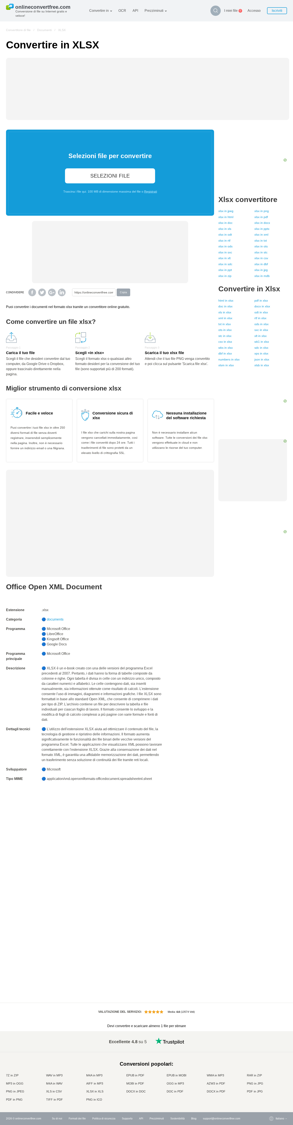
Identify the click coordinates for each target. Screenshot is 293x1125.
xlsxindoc (225, 222)
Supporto (127, 1118)
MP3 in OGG (14, 1083)
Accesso (254, 10)
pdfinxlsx (261, 300)
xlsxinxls (224, 228)
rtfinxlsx (260, 318)
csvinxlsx (225, 341)
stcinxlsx (224, 336)
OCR (122, 10)
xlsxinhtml (225, 217)
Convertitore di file (18, 30)
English (271, 1041)
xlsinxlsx (224, 312)
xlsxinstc (260, 252)
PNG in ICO (94, 1099)
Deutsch (272, 1057)
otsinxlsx (225, 330)
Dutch (270, 1083)
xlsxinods (225, 246)
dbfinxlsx (225, 353)
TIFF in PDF (54, 1099)
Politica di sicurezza (103, 1118)
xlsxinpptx (261, 228)
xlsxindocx (262, 222)
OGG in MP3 (175, 1083)
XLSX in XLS (94, 1091)
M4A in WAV (54, 1083)
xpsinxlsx (261, 353)
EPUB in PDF (135, 1075)
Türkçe (271, 1087)
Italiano (271, 1070)
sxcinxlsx (261, 330)
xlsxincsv (261, 258)
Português (273, 1079)
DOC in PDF (175, 1091)
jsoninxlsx (261, 359)
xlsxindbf (261, 264)
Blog (193, 1118)
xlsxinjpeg (225, 211)
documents (55, 619)
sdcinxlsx (261, 347)
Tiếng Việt (273, 1074)
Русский (272, 1045)
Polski (270, 1100)
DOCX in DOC (136, 1091)
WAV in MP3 (54, 1075)
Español (272, 1053)
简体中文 (272, 1091)
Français (272, 1062)
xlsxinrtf (224, 240)
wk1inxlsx (261, 341)
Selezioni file (110, 176)
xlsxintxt (260, 240)
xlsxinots (261, 246)
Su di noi (57, 1118)
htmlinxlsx (225, 300)
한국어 (271, 1096)
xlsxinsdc (225, 264)
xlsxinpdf (261, 217)
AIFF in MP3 (94, 1083)
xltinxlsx (260, 336)
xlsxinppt (225, 270)
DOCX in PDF (216, 1091)
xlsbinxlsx (261, 365)
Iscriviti (277, 10)
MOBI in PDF (135, 1083)
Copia (123, 292)
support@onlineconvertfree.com (221, 1118)
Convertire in (99, 10)
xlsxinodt (225, 234)
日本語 (271, 1066)
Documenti (44, 30)
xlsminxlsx (226, 365)
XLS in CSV (54, 1091)
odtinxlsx (261, 312)
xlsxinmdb (262, 276)
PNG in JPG (255, 1083)
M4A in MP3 (94, 1075)
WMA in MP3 (215, 1075)
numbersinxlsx (229, 359)
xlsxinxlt (224, 258)
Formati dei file (77, 1118)
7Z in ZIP (12, 1075)
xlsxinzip (224, 276)
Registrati (150, 191)
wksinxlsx (225, 347)
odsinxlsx (261, 324)
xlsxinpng (261, 211)
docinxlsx (225, 306)
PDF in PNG (14, 1099)
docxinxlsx (262, 306)
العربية (270, 1049)
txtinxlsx (224, 324)
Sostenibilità (177, 1118)
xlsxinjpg (261, 270)
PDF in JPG (255, 1091)
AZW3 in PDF (216, 1083)
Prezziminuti (154, 10)
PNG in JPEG (15, 1091)
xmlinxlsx (225, 318)
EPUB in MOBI (176, 1075)
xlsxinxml (261, 234)
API (135, 10)
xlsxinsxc (225, 252)
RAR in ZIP (254, 1075)
